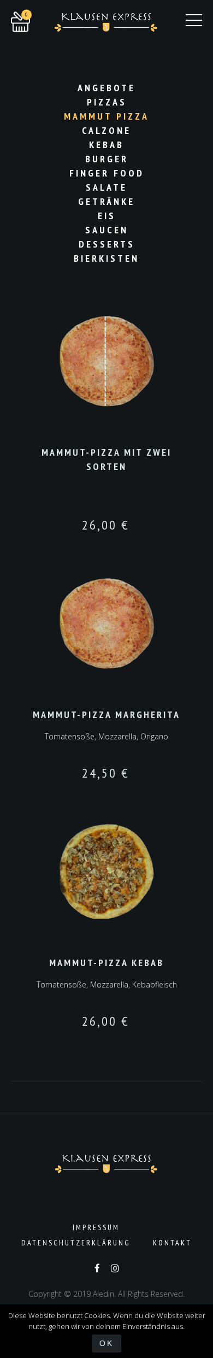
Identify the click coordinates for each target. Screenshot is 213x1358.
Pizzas (107, 102)
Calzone (106, 130)
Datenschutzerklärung (76, 1243)
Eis (107, 215)
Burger (106, 158)
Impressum (96, 1227)
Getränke (106, 201)
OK (106, 1343)
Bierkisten (106, 258)
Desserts (107, 244)
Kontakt (172, 1243)
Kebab (106, 144)
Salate (106, 187)
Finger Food (106, 173)
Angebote (106, 87)
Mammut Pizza (106, 116)
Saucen (106, 230)
